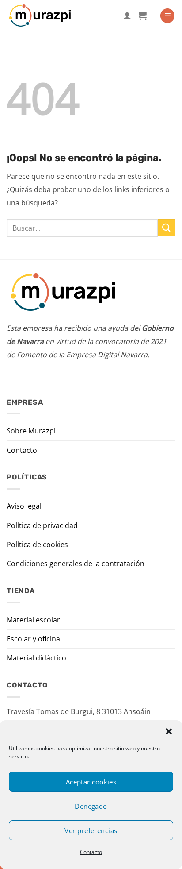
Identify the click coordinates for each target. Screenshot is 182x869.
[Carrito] (142, 15)
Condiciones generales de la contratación (75, 563)
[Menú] (167, 15)
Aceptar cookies (91, 781)
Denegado (91, 806)
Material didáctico (36, 658)
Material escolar (33, 620)
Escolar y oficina (33, 639)
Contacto (91, 852)
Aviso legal (24, 506)
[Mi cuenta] (127, 15)
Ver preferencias (90, 830)
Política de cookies (37, 544)
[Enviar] (166, 227)
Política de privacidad (42, 525)
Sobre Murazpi (31, 431)
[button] (168, 731)
